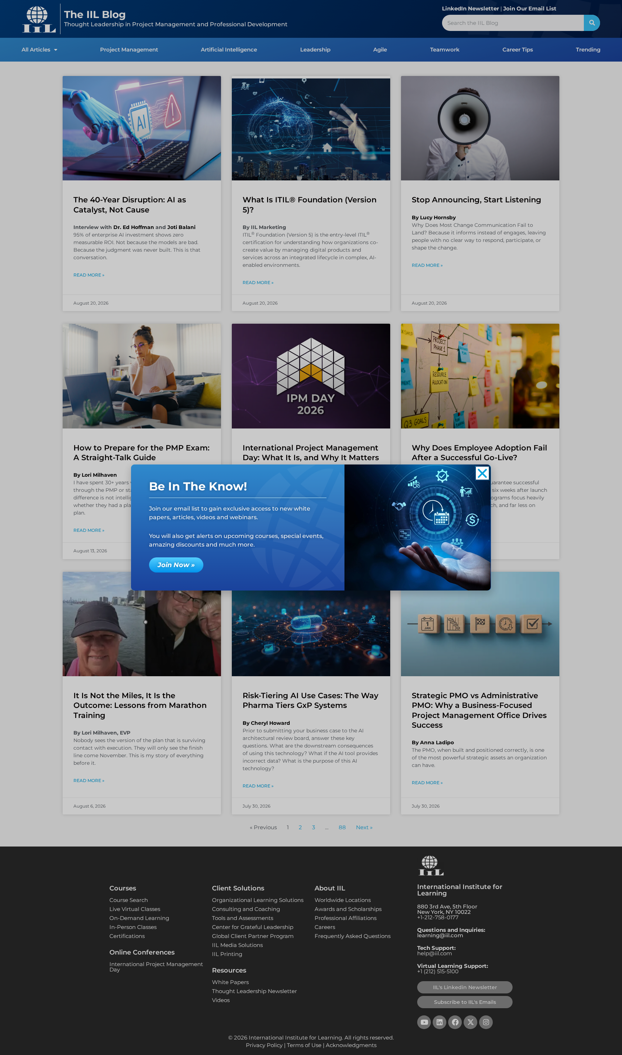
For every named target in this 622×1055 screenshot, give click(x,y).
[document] (311, 527)
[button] (482, 473)
